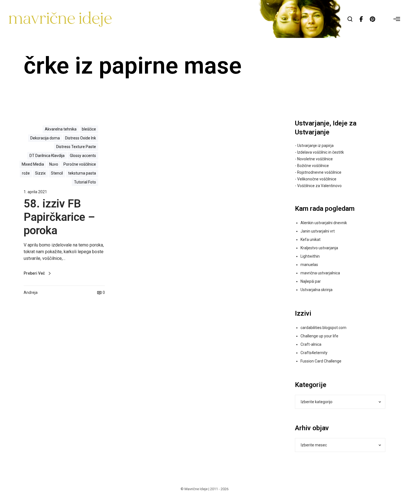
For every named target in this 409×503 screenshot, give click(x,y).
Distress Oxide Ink (80, 138)
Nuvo (53, 164)
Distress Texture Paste (76, 146)
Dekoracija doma (45, 138)
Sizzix (40, 173)
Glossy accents (83, 155)
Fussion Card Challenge (320, 361)
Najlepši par (310, 281)
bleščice (89, 129)
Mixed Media (33, 164)
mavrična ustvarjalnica (320, 273)
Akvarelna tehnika (61, 129)
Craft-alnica (310, 344)
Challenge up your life (319, 336)
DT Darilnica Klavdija (47, 155)
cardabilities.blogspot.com (323, 327)
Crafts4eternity (313, 352)
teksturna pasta (82, 173)
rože (26, 173)
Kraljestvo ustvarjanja (319, 248)
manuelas (309, 264)
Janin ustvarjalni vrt (317, 231)
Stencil (57, 173)
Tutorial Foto (85, 182)
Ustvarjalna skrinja (316, 289)
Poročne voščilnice (79, 164)
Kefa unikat (310, 239)
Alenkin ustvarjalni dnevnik (323, 223)
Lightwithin (310, 256)
